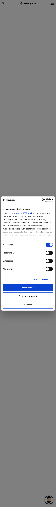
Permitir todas (28, 288)
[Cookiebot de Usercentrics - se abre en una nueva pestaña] (41, 200)
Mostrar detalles (40, 279)
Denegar (28, 305)
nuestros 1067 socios (24, 213)
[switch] (49, 253)
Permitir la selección (28, 296)
